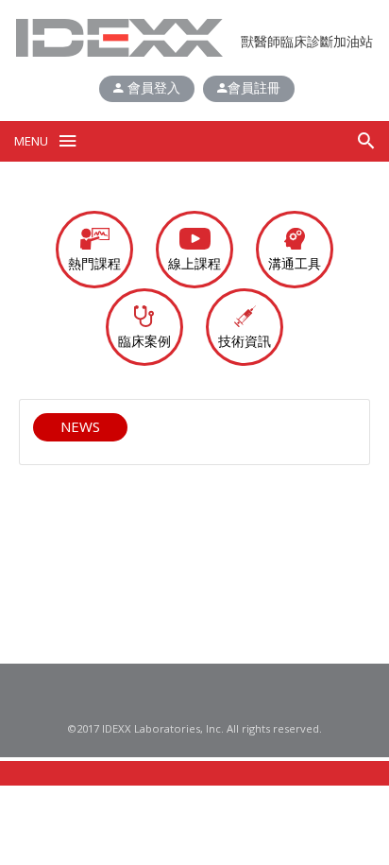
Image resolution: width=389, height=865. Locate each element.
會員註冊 (254, 87)
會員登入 (152, 87)
